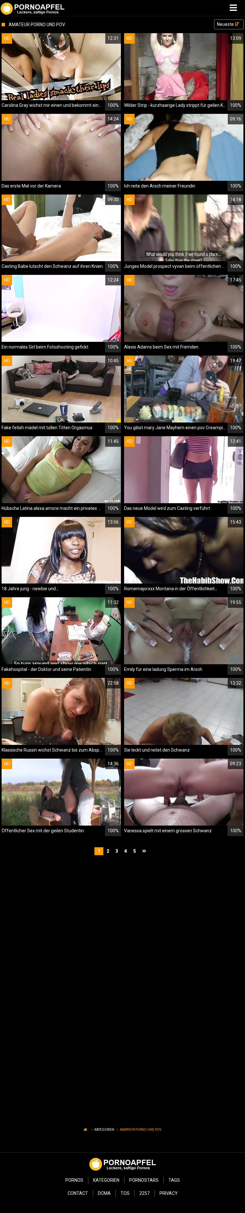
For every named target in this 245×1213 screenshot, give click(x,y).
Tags (174, 1180)
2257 (144, 1193)
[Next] (145, 851)
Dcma (104, 1193)
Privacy (169, 1193)
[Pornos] (32, 8)
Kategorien (104, 1129)
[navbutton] (234, 8)
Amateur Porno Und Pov (140, 1129)
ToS (125, 1193)
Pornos (74, 1180)
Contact (78, 1193)
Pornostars (144, 1180)
